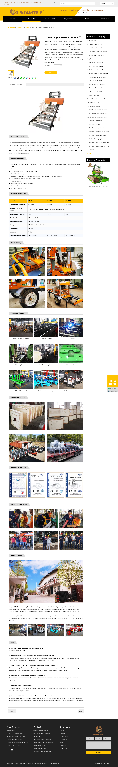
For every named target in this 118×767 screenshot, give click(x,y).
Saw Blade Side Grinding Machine (99, 142)
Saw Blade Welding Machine (97, 135)
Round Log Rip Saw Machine (98, 77)
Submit (98, 752)
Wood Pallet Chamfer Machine (98, 110)
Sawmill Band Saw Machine (95, 48)
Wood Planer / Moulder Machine (97, 99)
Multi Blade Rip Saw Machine (96, 70)
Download (63, 745)
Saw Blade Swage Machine (97, 128)
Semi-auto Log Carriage (96, 66)
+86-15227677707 (19, 736)
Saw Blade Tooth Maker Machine (99, 146)
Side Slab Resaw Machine (96, 81)
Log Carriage (91, 59)
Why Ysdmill (63, 739)
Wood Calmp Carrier (93, 102)
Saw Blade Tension (94, 124)
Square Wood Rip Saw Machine (98, 73)
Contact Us (63, 748)
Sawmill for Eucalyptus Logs (97, 186)
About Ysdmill (64, 736)
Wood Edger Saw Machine (97, 84)
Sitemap (97, 763)
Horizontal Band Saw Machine (98, 51)
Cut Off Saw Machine (95, 91)
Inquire (51, 72)
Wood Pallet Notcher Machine (98, 113)
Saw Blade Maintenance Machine (97, 117)
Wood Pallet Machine (93, 106)
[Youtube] (55, 2)
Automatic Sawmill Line (94, 44)
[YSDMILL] (26, 12)
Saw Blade (92, 150)
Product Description (17, 84)
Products (62, 733)
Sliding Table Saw (94, 95)
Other (89, 153)
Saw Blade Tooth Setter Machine (99, 131)
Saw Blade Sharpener (95, 120)
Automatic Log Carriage (96, 62)
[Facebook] (52, 2)
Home (62, 730)
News (61, 742)
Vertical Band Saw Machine (97, 55)
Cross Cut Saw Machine (96, 88)
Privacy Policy (105, 763)
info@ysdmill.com (24, 2)
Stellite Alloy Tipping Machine (98, 139)
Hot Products (91, 41)
